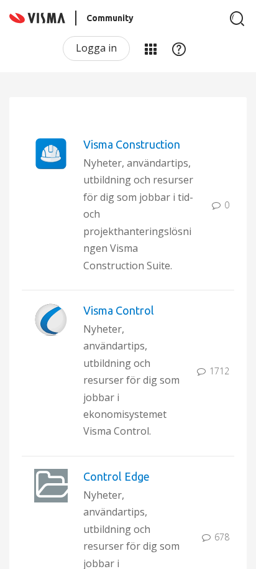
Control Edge (116, 476)
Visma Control (118, 310)
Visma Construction (131, 144)
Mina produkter (150, 48)
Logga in (96, 48)
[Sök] (237, 18)
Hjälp (179, 48)
